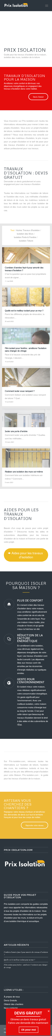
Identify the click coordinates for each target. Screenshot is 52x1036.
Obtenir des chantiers (13, 1004)
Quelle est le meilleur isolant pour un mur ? (19, 959)
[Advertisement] (26, 26)
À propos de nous (12, 996)
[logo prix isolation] (21, 5)
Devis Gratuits (10, 1000)
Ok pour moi (28, 1029)
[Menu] (46, 5)
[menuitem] (46, 5)
